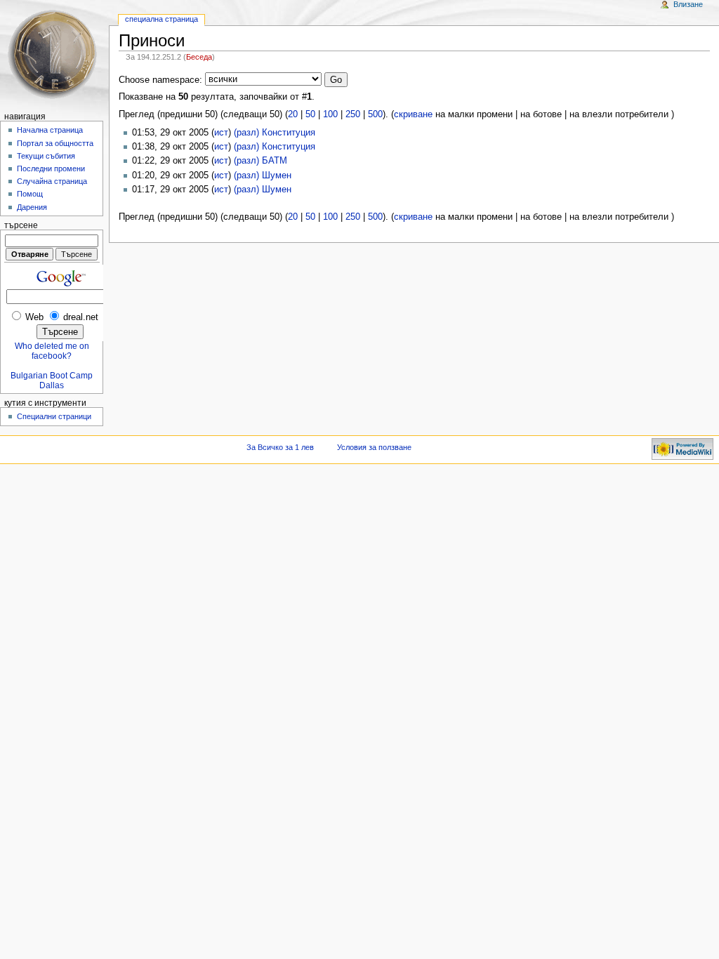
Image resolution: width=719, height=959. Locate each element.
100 (330, 114)
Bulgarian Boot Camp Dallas (52, 380)
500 (375, 114)
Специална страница (161, 19)
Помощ (30, 194)
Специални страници (54, 416)
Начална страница (50, 130)
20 (293, 114)
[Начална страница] (54, 54)
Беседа (199, 57)
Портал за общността (55, 143)
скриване (413, 114)
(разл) (246, 133)
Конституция (288, 133)
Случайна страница (52, 181)
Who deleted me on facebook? (52, 351)
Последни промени (51, 168)
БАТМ (274, 161)
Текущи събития (46, 156)
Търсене (21, 225)
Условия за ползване (374, 447)
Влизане (688, 4)
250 (352, 114)
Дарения (32, 207)
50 (310, 114)
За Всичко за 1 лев (280, 447)
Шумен (276, 175)
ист (221, 133)
